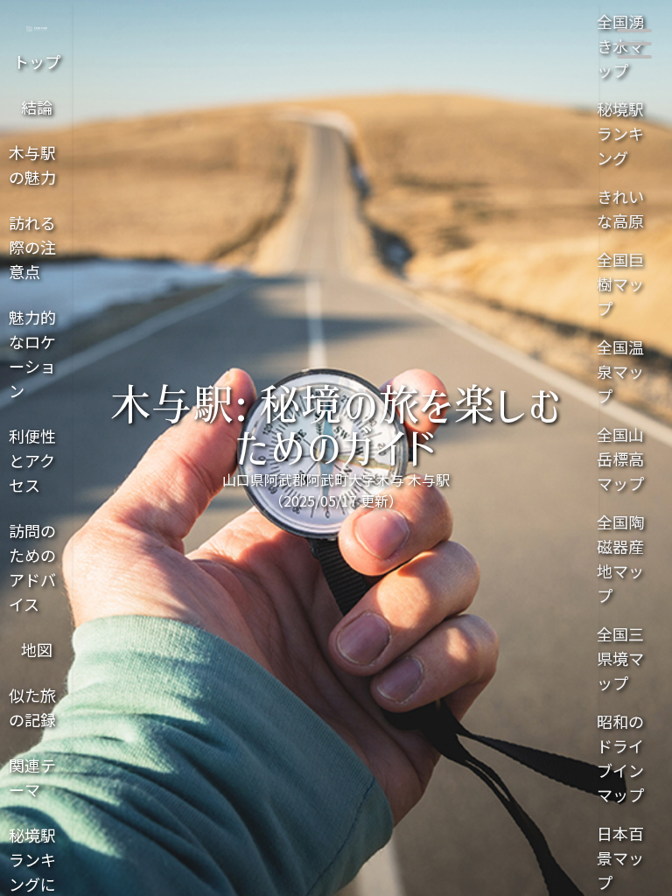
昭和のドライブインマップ (620, 758)
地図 (36, 649)
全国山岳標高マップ (620, 458)
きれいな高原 (620, 208)
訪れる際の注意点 (32, 247)
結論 (36, 106)
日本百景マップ (620, 857)
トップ (36, 61)
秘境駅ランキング (620, 133)
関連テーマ (32, 777)
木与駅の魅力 (32, 164)
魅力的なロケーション (32, 353)
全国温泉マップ (620, 371)
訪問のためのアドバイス (32, 567)
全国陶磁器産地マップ (620, 558)
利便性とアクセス (32, 460)
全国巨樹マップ (620, 283)
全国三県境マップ (620, 658)
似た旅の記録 (32, 707)
